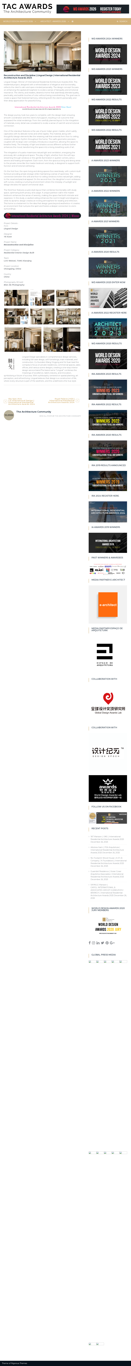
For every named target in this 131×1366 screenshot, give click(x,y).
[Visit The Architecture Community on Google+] (112, 943)
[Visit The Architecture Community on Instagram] (93, 943)
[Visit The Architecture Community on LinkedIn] (98, 943)
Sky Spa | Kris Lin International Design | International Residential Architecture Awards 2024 (21, 401)
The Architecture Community (68, 416)
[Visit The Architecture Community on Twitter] (102, 943)
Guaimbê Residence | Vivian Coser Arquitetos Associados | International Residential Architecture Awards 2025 (107, 874)
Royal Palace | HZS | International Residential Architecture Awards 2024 (61, 401)
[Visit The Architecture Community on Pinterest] (107, 943)
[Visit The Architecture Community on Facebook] (90, 943)
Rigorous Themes (19, 1363)
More (72, 21)
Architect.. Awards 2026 (53, 21)
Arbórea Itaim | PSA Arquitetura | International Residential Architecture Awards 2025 (107, 850)
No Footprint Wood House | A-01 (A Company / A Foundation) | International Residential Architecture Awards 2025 (109, 860)
